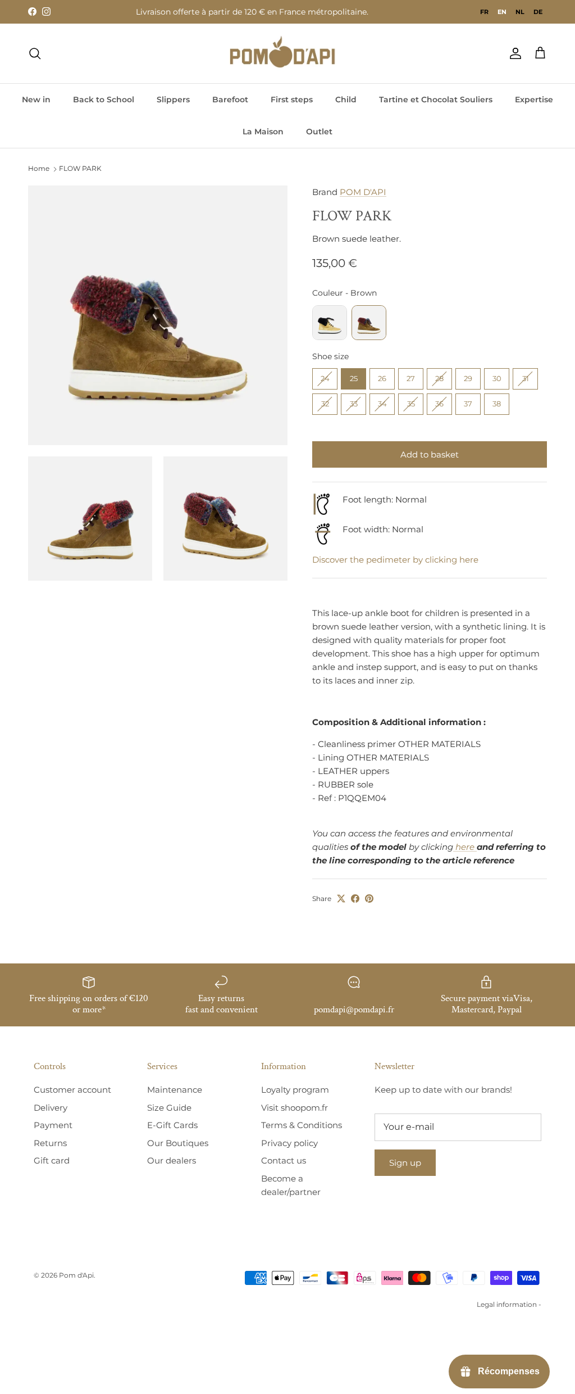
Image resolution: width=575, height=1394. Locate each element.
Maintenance (174, 1089)
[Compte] (513, 53)
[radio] (329, 322)
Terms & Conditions (301, 1125)
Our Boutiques (177, 1143)
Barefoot (230, 99)
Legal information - (509, 1304)
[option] (484, 12)
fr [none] (484, 12)
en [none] (502, 12)
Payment (53, 1125)
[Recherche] (35, 53)
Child (346, 99)
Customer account (72, 1089)
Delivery (50, 1107)
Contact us (283, 1160)
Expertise (534, 99)
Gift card (52, 1160)
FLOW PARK (80, 169)
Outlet (319, 131)
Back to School (103, 99)
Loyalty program (295, 1089)
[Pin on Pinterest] (369, 898)
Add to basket (429, 454)
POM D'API (363, 192)
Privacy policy (289, 1143)
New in (36, 99)
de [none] (537, 12)
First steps (292, 99)
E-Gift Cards (172, 1125)
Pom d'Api (76, 1275)
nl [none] (519, 12)
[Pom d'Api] (287, 53)
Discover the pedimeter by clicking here (395, 559)
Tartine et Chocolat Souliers (435, 99)
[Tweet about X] (341, 898)
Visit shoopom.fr (294, 1107)
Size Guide (169, 1107)
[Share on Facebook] (355, 898)
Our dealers (171, 1160)
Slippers (173, 99)
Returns (50, 1143)
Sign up (405, 1162)
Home (38, 169)
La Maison (263, 131)
